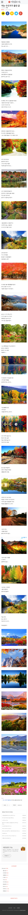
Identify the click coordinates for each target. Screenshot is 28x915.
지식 (5, 879)
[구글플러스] (20, 13)
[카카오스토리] (12, 13)
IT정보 (5, 877)
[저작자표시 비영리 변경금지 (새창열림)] (20, 805)
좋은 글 (2, 9)
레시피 (5, 886)
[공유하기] (7, 805)
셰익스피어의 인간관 (6, 828)
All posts (5, 868)
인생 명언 (4, 833)
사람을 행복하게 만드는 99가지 (8, 815)
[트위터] (16, 13)
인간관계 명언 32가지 (6, 826)
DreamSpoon (23, 910)
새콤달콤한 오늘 (8, 847)
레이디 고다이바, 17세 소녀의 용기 (8, 835)
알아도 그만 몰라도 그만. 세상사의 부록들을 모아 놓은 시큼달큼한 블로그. (10, 851)
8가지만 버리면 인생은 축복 (7, 817)
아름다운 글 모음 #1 (6, 838)
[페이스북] (7, 13)
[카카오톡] (3, 13)
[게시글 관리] (9, 805)
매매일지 (6, 891)
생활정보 (5, 875)
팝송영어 (5, 884)
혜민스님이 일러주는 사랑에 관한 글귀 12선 (10, 830)
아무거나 (6, 888)
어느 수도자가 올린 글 (7, 800)
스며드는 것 (4, 820)
